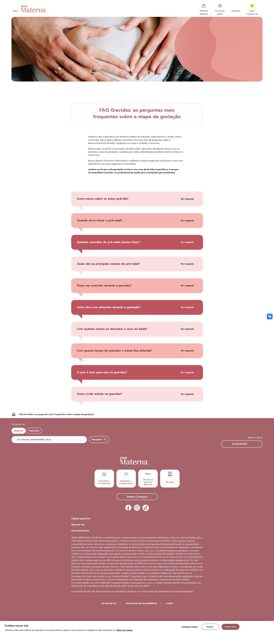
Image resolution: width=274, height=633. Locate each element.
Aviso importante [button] (80, 530)
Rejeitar (210, 626)
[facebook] (128, 508)
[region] (137, 627)
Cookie (169, 603)
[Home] (34, 8)
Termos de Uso (109, 603)
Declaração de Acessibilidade (141, 603)
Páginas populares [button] (80, 518)
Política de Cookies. (124, 630)
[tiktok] (146, 508)
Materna (18, 431)
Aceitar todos (230, 626)
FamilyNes (34, 431)
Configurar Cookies (190, 626)
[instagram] (137, 508)
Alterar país (239, 444)
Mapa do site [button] (78, 524)
